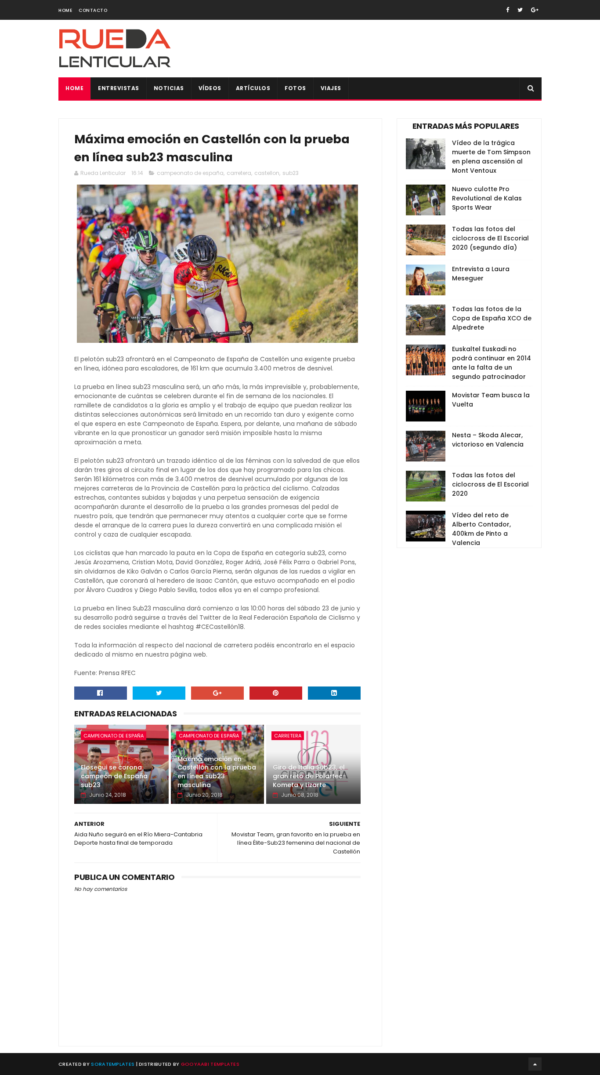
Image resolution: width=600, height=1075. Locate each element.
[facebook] (507, 10)
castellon (266, 173)
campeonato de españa (190, 173)
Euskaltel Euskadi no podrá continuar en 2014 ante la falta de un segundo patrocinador (491, 363)
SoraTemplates (112, 1064)
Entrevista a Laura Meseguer (481, 274)
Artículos (253, 88)
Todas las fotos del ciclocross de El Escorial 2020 (490, 484)
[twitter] (520, 10)
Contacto (93, 10)
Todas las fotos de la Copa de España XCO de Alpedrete (491, 318)
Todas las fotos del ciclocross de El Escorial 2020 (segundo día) (490, 238)
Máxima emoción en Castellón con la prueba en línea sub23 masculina (216, 772)
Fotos (295, 88)
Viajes (331, 88)
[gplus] (535, 10)
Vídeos (210, 88)
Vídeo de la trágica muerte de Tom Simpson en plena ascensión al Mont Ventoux (491, 156)
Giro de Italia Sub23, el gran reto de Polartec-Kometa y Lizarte (309, 776)
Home (65, 10)
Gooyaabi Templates (210, 1064)
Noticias (169, 88)
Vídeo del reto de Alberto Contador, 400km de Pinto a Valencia (481, 529)
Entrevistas (118, 88)
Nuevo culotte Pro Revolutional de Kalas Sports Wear (487, 198)
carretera (239, 173)
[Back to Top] (535, 1064)
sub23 (290, 173)
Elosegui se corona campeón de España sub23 (114, 776)
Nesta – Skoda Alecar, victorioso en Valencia (488, 440)
